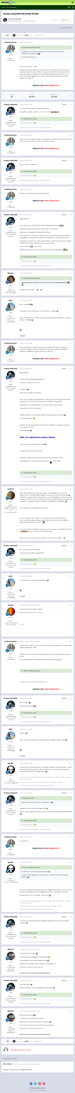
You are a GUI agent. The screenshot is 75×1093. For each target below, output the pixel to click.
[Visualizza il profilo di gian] (11, 307)
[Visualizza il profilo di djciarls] (11, 956)
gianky (10, 763)
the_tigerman (14, 783)
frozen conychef (15, 19)
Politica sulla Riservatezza (37, 1088)
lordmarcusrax (10, 42)
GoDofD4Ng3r (11, 321)
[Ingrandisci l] (38, 53)
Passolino (6, 1069)
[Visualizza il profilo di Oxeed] (11, 611)
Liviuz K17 (14, 512)
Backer (10, 273)
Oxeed (10, 605)
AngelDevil (23, 1069)
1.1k (11, 779)
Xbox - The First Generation (27, 21)
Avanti (27, 35)
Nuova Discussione (66, 27)
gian (10, 300)
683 (11, 120)
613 (11, 965)
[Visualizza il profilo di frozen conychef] (5, 20)
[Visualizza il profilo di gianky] (11, 770)
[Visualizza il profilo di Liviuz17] (11, 495)
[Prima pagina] (3, 35)
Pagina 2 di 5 (38, 35)
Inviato (26, 42)
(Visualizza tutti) (36, 1064)
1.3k (11, 316)
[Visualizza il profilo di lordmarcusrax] (11, 49)
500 (11, 505)
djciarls (11, 949)
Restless (30, 1069)
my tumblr (22, 335)
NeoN (14, 624)
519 (11, 58)
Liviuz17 (10, 489)
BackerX (13, 293)
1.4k (11, 289)
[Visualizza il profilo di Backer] (11, 279)
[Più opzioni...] (70, 42)
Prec (7, 35)
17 (11, 621)
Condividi (54, 20)
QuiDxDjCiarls (11, 971)
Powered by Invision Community (37, 1090)
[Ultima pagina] (31, 35)
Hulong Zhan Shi (15, 1069)
